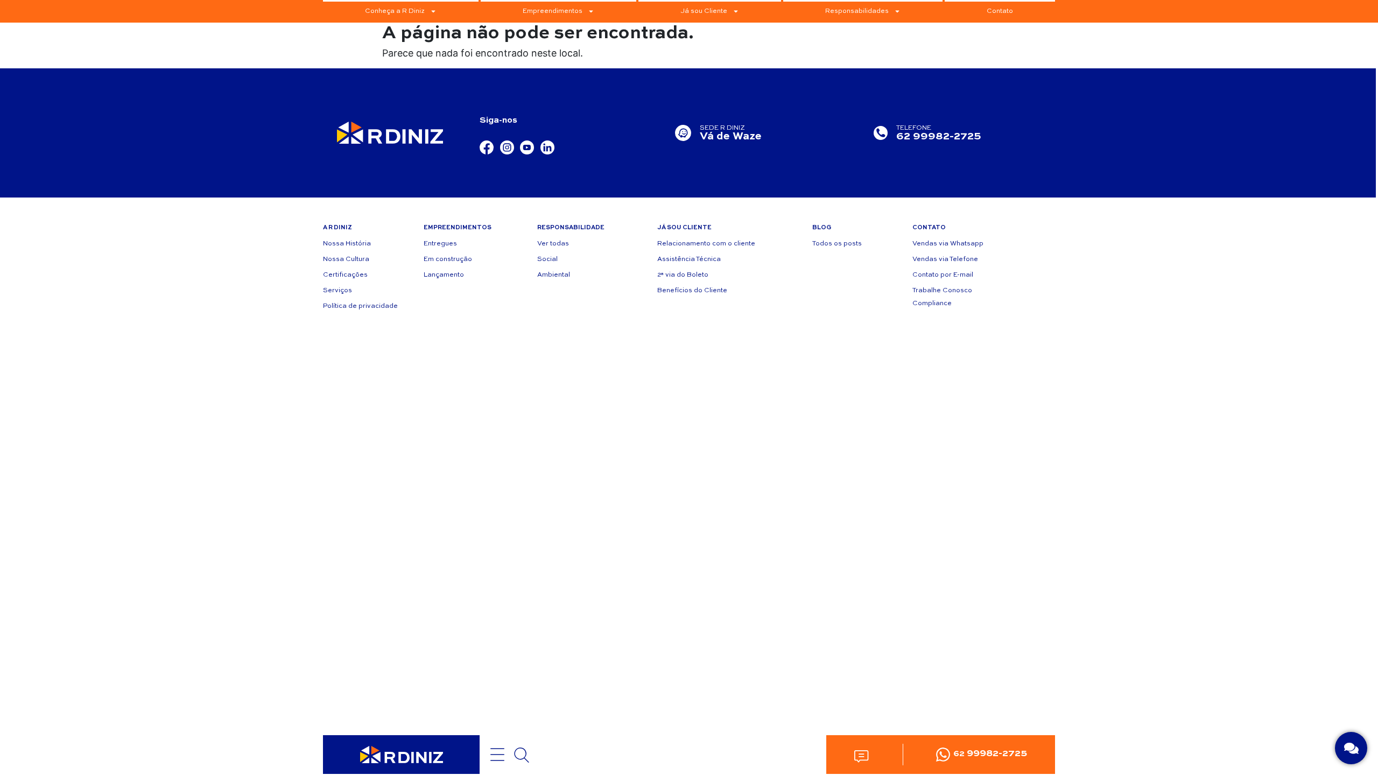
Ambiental (553, 275)
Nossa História (347, 244)
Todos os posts (837, 244)
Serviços (337, 290)
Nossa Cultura (346, 259)
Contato (1000, 11)
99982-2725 (990, 753)
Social (547, 259)
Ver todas (553, 244)
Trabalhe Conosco (942, 290)
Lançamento (444, 275)
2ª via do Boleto (682, 275)
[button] (861, 756)
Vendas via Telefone (945, 259)
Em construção (448, 259)
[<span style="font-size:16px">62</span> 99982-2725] (943, 755)
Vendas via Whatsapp (947, 244)
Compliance (932, 303)
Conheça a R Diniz (395, 11)
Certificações (345, 275)
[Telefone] (881, 133)
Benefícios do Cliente (692, 290)
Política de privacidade (360, 306)
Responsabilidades (857, 11)
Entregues (440, 244)
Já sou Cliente (703, 11)
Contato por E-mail (942, 275)
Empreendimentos (552, 11)
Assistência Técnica (689, 259)
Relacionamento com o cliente (706, 244)
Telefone (913, 128)
